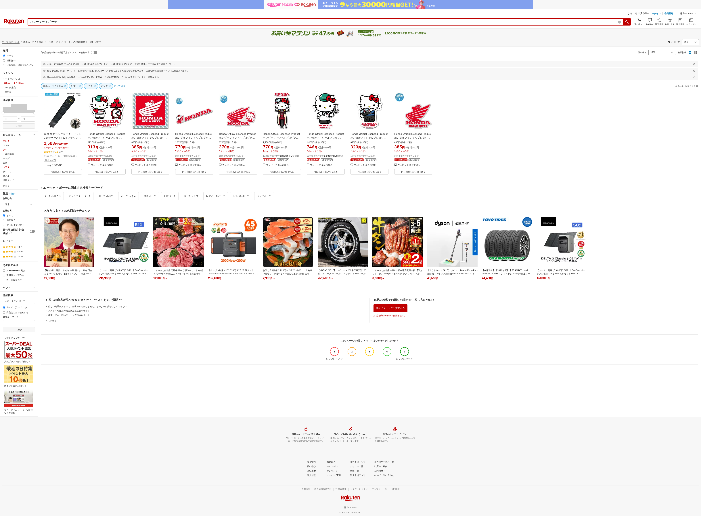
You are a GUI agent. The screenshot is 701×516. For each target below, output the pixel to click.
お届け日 (7, 210)
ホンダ (6, 141)
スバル (6, 176)
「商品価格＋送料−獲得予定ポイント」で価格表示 (64, 52)
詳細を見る (153, 77)
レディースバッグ (215, 196)
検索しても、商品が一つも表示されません (69, 315)
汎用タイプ (8, 180)
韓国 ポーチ (150, 196)
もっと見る (50, 321)
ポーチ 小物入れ (52, 196)
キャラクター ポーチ (80, 196)
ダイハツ (7, 171)
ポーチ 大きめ (128, 196)
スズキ (6, 145)
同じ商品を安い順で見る (63, 171)
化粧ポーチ (170, 196)
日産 (5, 163)
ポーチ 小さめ (105, 196)
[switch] (32, 231)
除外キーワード (10, 317)
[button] (688, 14)
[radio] (4, 56)
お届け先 (7, 198)
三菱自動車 (8, 154)
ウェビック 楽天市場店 (102, 165)
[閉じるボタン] (694, 64)
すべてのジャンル (11, 42)
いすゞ (6, 149)
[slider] (3, 113)
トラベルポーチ (241, 196)
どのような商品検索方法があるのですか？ (69, 311)
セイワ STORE (54, 165)
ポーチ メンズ (190, 196)
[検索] (627, 22)
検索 (20, 126)
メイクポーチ (264, 196)
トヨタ (6, 167)
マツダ (6, 158)
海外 (13, 193)
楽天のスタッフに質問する (390, 308)
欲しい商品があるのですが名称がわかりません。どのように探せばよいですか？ (87, 306)
